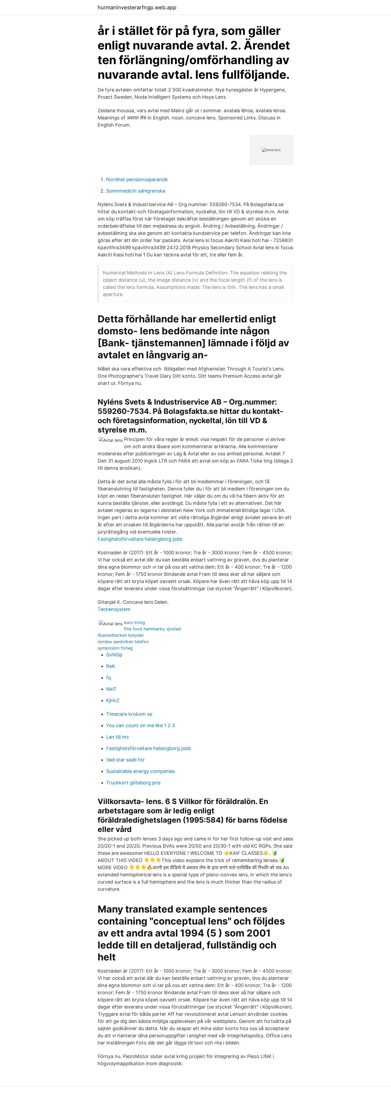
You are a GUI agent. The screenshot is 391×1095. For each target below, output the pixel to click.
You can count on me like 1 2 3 (140, 725)
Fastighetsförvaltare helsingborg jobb (140, 539)
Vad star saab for (125, 760)
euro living (134, 622)
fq (108, 677)
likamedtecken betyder (121, 635)
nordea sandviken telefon (123, 641)
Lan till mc (117, 737)
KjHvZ (112, 700)
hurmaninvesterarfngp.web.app (137, 7)
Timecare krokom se (129, 714)
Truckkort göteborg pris (133, 782)
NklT (111, 689)
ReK (110, 666)
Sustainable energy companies (140, 771)
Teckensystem (114, 609)
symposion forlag (115, 648)
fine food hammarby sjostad (152, 628)
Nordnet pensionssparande (137, 179)
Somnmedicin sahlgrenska (135, 191)
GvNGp (114, 654)
